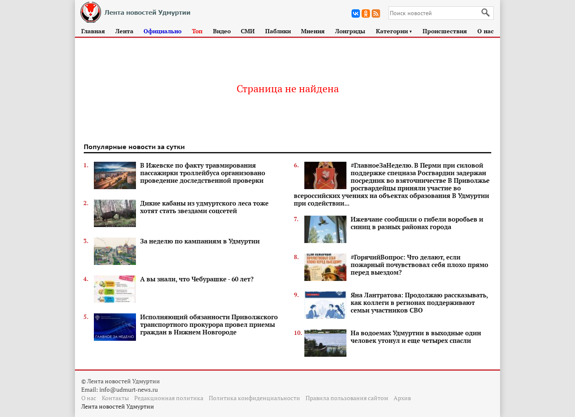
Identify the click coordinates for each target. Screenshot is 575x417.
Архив (402, 398)
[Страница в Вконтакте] (355, 13)
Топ (197, 31)
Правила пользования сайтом (347, 398)
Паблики (278, 31)
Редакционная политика (168, 398)
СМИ (248, 31)
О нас (485, 31)
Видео (222, 31)
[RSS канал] (376, 13)
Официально (162, 31)
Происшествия (445, 31)
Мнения (313, 31)
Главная (93, 31)
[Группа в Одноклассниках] (366, 13)
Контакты (115, 398)
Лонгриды (350, 31)
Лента (124, 31)
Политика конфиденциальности (254, 398)
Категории (394, 31)
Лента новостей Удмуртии (117, 406)
